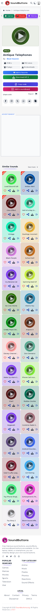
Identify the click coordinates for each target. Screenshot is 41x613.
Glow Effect (11, 210)
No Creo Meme (11, 306)
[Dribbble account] (19, 556)
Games (5, 568)
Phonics (25, 576)
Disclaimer (13, 599)
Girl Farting (29, 473)
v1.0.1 (13, 610)
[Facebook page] (3, 556)
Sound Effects (28, 583)
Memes (5, 571)
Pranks (25, 572)
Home (8, 10)
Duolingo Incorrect (29, 234)
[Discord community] (7, 556)
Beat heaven (13, 59)
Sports (5, 578)
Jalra (11, 449)
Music (24, 569)
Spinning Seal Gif (30, 282)
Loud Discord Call (11, 186)
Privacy (25, 595)
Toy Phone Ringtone (12, 497)
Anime (24, 565)
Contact (15, 595)
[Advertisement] (20, 135)
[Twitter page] (11, 556)
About (7, 595)
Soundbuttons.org (23, 608)
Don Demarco (29, 354)
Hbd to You (29, 306)
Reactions (26, 579)
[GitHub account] (15, 556)
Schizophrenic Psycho (31, 497)
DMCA (29, 599)
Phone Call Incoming (30, 377)
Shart (11, 401)
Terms (34, 595)
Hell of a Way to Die (30, 210)
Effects (7, 51)
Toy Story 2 (11, 521)
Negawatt (11, 425)
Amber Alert (30, 186)
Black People (11, 258)
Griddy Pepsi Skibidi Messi (14, 330)
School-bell (29, 258)
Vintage (11, 234)
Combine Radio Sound (31, 425)
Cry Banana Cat (11, 282)
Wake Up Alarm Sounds (13, 377)
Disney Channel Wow (12, 354)
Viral (4, 585)
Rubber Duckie (30, 401)
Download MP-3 (22, 77)
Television (6, 582)
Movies (5, 575)
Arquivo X (29, 330)
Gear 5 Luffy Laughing (12, 473)
